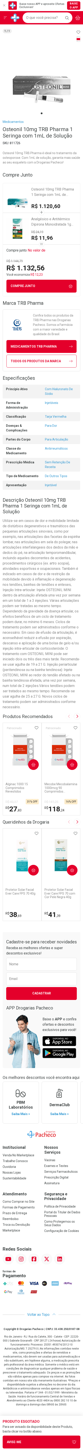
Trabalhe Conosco (15, 1161)
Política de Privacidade (60, 1206)
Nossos (52, 1150)
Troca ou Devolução (16, 1224)
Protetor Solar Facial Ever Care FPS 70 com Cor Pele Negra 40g (59, 893)
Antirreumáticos (56, 448)
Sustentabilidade (14, 1178)
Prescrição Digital (56, 1177)
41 (52, 914)
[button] (41, 74)
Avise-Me (14, 1442)
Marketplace (11, 1230)
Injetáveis (51, 403)
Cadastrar (41, 993)
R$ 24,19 (37, 232)
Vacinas (49, 1160)
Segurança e (55, 1196)
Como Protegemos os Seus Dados (59, 1223)
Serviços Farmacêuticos (61, 1171)
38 (13, 914)
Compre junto (23, 286)
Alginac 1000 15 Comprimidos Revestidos (17, 787)
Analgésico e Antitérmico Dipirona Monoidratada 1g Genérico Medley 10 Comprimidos (51, 222)
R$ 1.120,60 (45, 206)
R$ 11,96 (42, 238)
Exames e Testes (56, 1166)
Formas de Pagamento (19, 1207)
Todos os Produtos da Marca (36, 361)
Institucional (14, 1147)
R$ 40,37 (12, 802)
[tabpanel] (41, 74)
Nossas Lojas (12, 1172)
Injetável (51, 485)
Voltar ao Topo (38, 1314)
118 (54, 809)
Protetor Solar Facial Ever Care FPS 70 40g (20, 891)
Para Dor (51, 425)
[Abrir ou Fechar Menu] (5, 17)
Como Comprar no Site (19, 1201)
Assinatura (52, 1183)
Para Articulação (56, 439)
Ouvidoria (9, 1167)
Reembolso (11, 1219)
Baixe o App (74, 5)
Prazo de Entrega (15, 1213)
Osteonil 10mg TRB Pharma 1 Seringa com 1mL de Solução (52, 192)
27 (13, 809)
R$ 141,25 (51, 802)
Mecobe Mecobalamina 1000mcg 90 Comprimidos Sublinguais (60, 787)
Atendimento (15, 1194)
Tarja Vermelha (55, 416)
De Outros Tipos (56, 476)
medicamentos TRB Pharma (34, 346)
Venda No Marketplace (18, 1155)
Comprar (29, 764)
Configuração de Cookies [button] (61, 1231)
